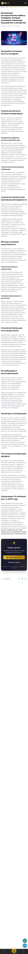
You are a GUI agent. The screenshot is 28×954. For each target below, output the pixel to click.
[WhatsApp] (25, 941)
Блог (7, 7)
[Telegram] (25, 945)
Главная (3, 7)
